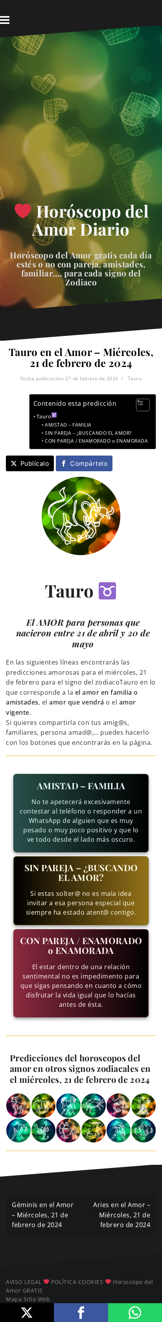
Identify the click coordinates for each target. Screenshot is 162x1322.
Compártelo (89, 463)
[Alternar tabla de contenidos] (139, 405)
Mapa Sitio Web (28, 1299)
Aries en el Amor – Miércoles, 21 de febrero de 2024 (121, 1214)
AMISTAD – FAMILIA (68, 425)
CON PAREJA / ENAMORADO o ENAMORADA (96, 441)
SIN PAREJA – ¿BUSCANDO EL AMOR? (88, 433)
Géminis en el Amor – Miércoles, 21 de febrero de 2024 (43, 1214)
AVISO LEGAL (24, 1282)
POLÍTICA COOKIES (77, 1282)
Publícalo (35, 463)
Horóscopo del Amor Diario (90, 220)
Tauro (135, 378)
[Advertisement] (81, 122)
